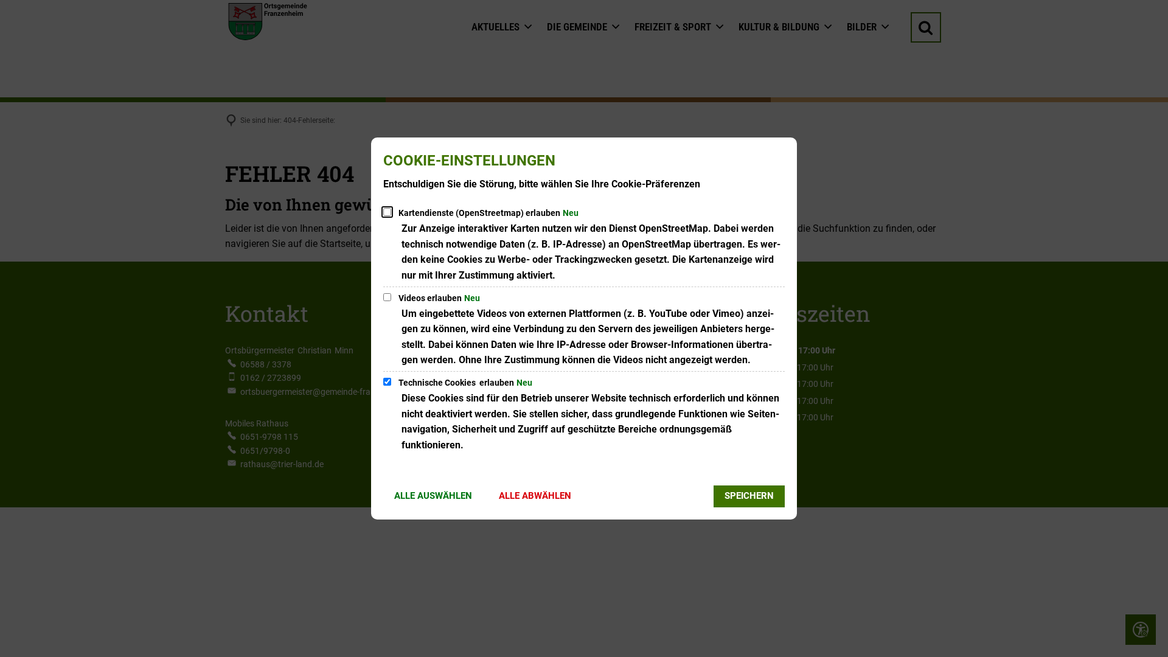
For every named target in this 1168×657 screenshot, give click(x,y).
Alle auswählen (433, 495)
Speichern (749, 495)
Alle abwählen (535, 495)
